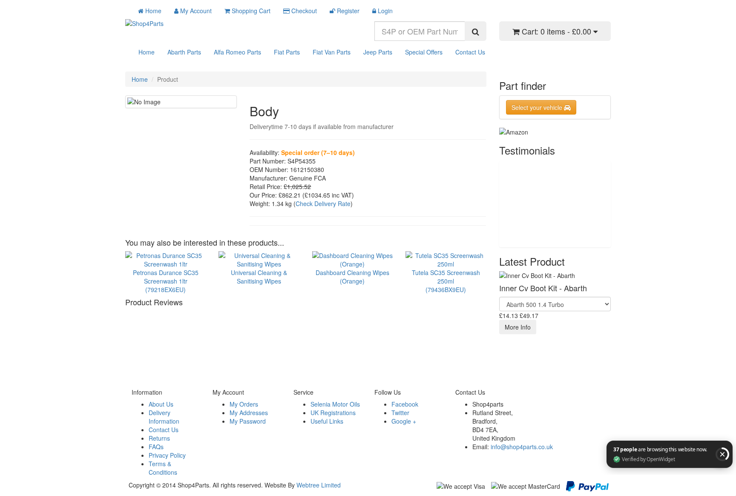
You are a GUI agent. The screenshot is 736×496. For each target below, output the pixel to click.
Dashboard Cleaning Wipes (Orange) (352, 276)
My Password (248, 421)
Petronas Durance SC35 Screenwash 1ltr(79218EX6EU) (165, 280)
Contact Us (470, 52)
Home (146, 52)
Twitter (400, 412)
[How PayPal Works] (587, 485)
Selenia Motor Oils (335, 404)
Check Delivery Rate (323, 203)
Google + (403, 421)
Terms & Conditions (163, 467)
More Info (518, 327)
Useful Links (326, 421)
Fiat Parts (287, 52)
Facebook (404, 404)
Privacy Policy (167, 455)
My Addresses (249, 412)
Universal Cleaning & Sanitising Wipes (259, 276)
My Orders (244, 404)
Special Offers (424, 52)
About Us (161, 404)
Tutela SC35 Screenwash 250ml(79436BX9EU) (446, 280)
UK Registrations (333, 412)
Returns (159, 438)
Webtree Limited (318, 485)
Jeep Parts (377, 52)
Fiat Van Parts (332, 52)
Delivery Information (164, 416)
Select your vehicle (538, 107)
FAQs (156, 446)
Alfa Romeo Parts (237, 52)
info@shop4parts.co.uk (522, 446)
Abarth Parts (184, 52)
